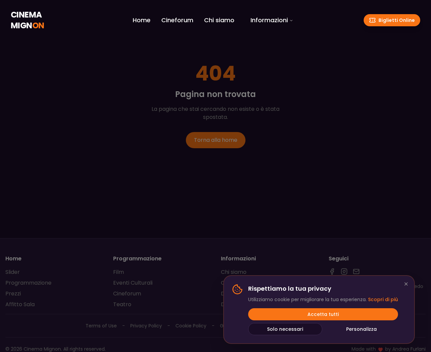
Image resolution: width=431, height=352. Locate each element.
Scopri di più (383, 299)
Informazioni (269, 20)
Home (142, 20)
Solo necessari (285, 329)
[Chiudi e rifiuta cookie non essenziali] (406, 284)
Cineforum (177, 20)
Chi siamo (219, 20)
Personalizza (361, 329)
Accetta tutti (323, 314)
